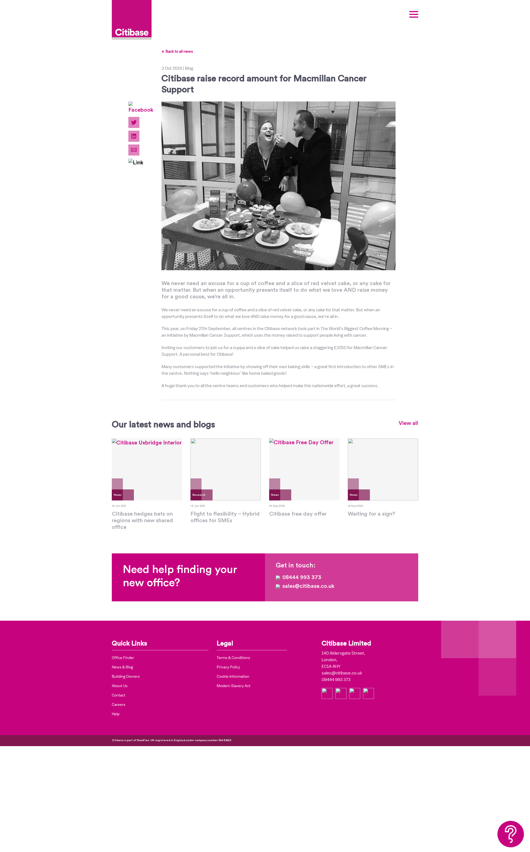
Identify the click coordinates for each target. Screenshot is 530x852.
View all (408, 423)
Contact (118, 695)
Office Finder (123, 657)
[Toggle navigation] (413, 14)
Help (116, 713)
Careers (118, 704)
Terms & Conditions (233, 657)
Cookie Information (233, 676)
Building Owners (126, 676)
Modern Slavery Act (233, 685)
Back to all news (179, 51)
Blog (189, 68)
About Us (120, 685)
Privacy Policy (228, 667)
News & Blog (122, 667)
